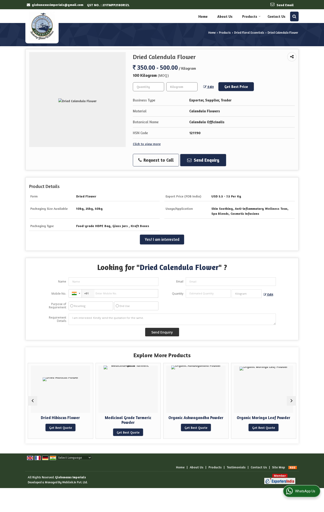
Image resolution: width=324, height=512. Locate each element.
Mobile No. (58, 294)
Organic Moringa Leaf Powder (260, 417)
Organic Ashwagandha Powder (193, 417)
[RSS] (292, 467)
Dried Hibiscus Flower (57, 417)
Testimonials (236, 467)
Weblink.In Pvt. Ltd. (75, 482)
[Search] (294, 16)
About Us (224, 16)
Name (62, 281)
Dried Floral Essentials (249, 32)
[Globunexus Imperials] (42, 26)
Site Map (278, 467)
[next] (291, 401)
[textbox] (182, 86)
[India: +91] (75, 293)
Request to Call (158, 160)
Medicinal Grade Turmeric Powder (125, 420)
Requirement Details (57, 319)
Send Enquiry (206, 160)
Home (203, 16)
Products (249, 16)
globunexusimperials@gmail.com (57, 5)
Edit (210, 87)
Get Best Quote (57, 427)
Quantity (177, 294)
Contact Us (276, 16)
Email (179, 281)
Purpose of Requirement (57, 305)
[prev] (32, 401)
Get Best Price (236, 86)
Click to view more (147, 144)
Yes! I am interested (162, 239)
